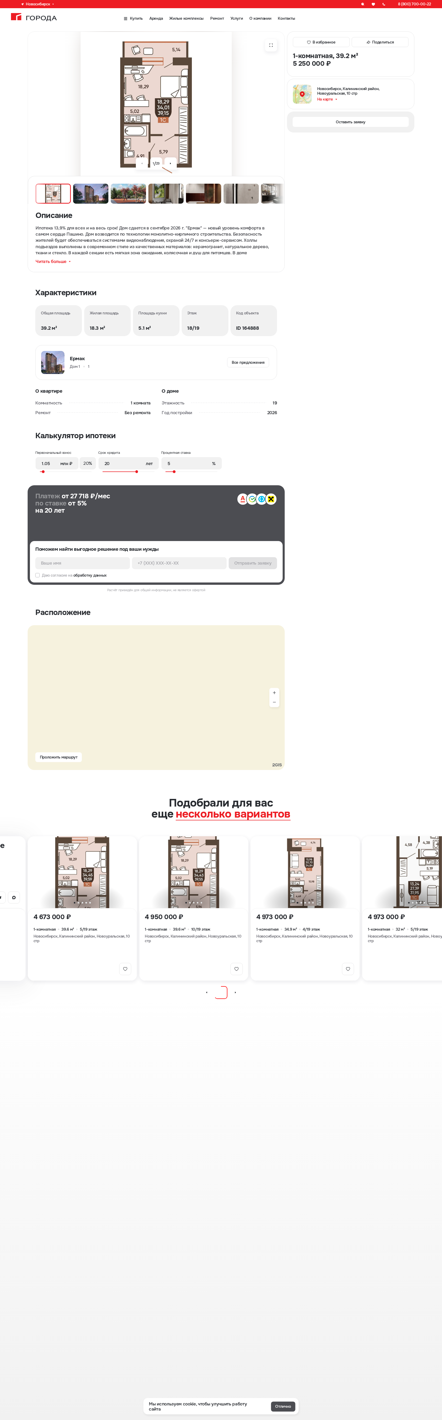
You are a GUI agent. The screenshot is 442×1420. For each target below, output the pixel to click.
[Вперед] (170, 163)
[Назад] (142, 163)
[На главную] (34, 17)
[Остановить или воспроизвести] (221, 992)
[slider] (64, 471)
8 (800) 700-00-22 (414, 4)
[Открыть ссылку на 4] (14, 897)
